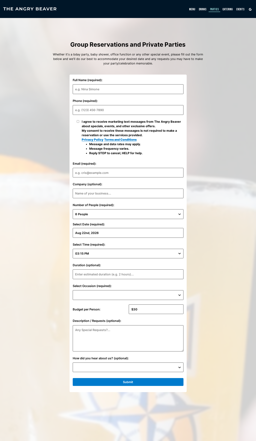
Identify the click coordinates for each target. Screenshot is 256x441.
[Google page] (250, 9)
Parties (214, 9)
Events (240, 9)
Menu (192, 9)
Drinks (202, 9)
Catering (227, 9)
